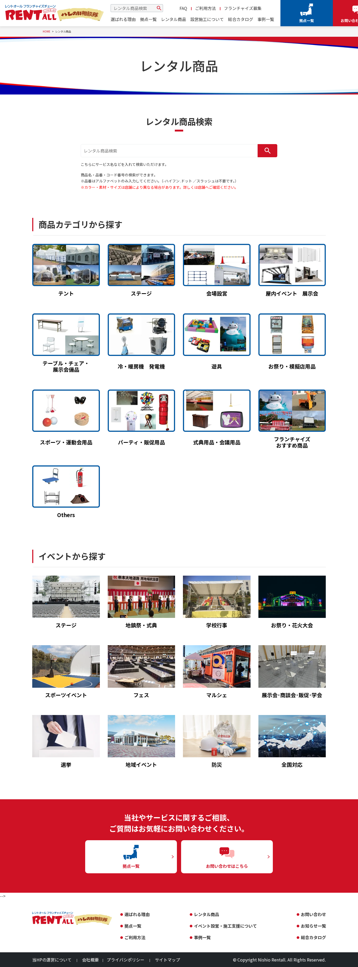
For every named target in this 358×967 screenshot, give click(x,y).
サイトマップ (167, 960)
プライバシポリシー (125, 960)
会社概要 (90, 960)
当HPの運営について (52, 960)
